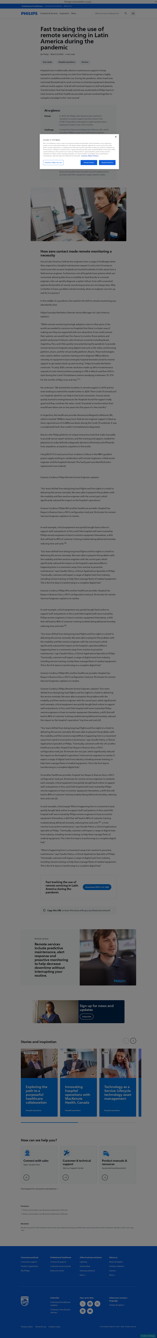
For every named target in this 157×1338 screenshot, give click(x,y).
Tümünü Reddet (89, 162)
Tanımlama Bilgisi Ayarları (53, 162)
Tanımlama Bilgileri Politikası (90, 155)
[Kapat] (115, 136)
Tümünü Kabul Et (107, 162)
